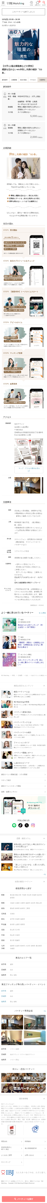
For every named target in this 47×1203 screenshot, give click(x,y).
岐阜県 (22, 908)
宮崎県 (33, 946)
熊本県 (22, 946)
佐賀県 (17, 946)
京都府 (17, 903)
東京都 (12, 895)
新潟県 (12, 924)
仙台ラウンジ (14, 1054)
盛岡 (11, 964)
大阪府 (12, 903)
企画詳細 (14, 80)
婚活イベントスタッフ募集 (11, 786)
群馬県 (12, 898)
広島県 (17, 935)
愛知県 (12, 908)
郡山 (11, 975)
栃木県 (39, 895)
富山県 (12, 930)
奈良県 (33, 903)
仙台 (11, 970)
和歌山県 (39, 903)
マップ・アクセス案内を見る (29, 468)
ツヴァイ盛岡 (14, 1049)
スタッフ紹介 (6, 780)
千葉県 (24, 895)
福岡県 (12, 946)
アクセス (33, 80)
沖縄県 (12, 948)
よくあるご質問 (6, 1155)
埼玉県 (29, 895)
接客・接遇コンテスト (9, 792)
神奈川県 (18, 895)
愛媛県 (17, 940)
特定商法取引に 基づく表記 (6, 1148)
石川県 (17, 930)
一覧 (44, 874)
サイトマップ (5, 1162)
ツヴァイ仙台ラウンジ (27, 1054)
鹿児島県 (39, 946)
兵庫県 (22, 903)
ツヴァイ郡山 (14, 1060)
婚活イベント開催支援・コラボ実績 (14, 774)
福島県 (22, 919)
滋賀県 (27, 903)
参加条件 (5, 80)
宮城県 (17, 919)
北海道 (12, 914)
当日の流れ (23, 80)
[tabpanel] (23, 44)
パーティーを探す (25, 1199)
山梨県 (17, 924)
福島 (15, 975)
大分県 (27, 946)
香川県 (12, 940)
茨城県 (34, 895)
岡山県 (12, 935)
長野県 (22, 924)
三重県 (27, 908)
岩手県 (12, 919)
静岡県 (17, 908)
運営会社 (4, 1141)
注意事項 (42, 80)
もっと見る (42, 613)
